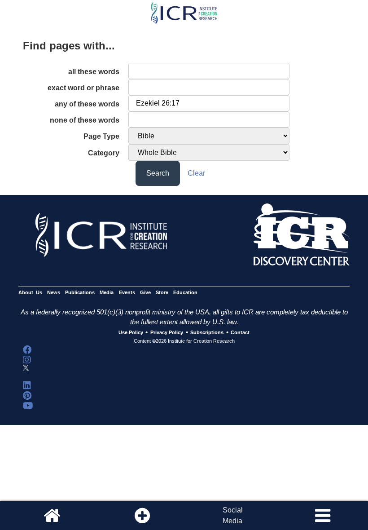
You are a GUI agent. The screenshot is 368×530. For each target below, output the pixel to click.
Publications (80, 292)
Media (107, 292)
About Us (30, 292)
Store (162, 292)
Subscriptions (206, 333)
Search (157, 173)
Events (127, 292)
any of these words (87, 104)
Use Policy (130, 333)
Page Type (101, 136)
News (53, 292)
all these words (93, 71)
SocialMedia (233, 515)
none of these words (84, 120)
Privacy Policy (166, 333)
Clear (196, 173)
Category (103, 153)
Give (145, 292)
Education (185, 292)
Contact (240, 333)
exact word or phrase (83, 88)
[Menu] (322, 515)
